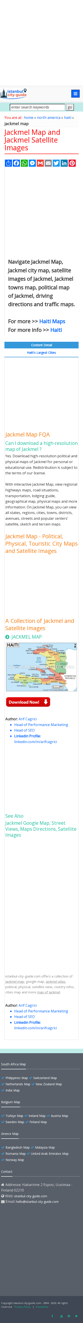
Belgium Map (10, 1102)
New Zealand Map (49, 1084)
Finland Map (38, 1122)
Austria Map (59, 1116)
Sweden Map (15, 1122)
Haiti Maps (52, 321)
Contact (6, 1171)
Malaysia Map (45, 1147)
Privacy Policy (22, 1306)
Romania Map (16, 1153)
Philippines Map (17, 1078)
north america (48, 117)
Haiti (56, 329)
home (28, 117)
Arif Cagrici (28, 719)
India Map (13, 1090)
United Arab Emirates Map (50, 1153)
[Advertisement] (41, 42)
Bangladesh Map (18, 1147)
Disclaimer (42, 1306)
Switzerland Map (45, 1078)
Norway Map (15, 1160)
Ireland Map (37, 1116)
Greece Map (10, 1134)
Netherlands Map (18, 1084)
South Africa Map (13, 1064)
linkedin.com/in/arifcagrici (35, 741)
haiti (67, 117)
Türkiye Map (14, 1116)
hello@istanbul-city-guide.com (37, 1201)
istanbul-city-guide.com (30, 1196)
